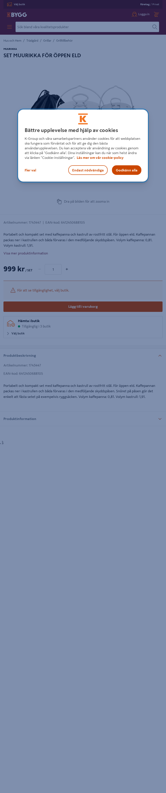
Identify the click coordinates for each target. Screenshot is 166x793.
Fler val (30, 170)
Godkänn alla (126, 170)
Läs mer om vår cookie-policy (100, 157)
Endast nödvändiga (88, 170)
